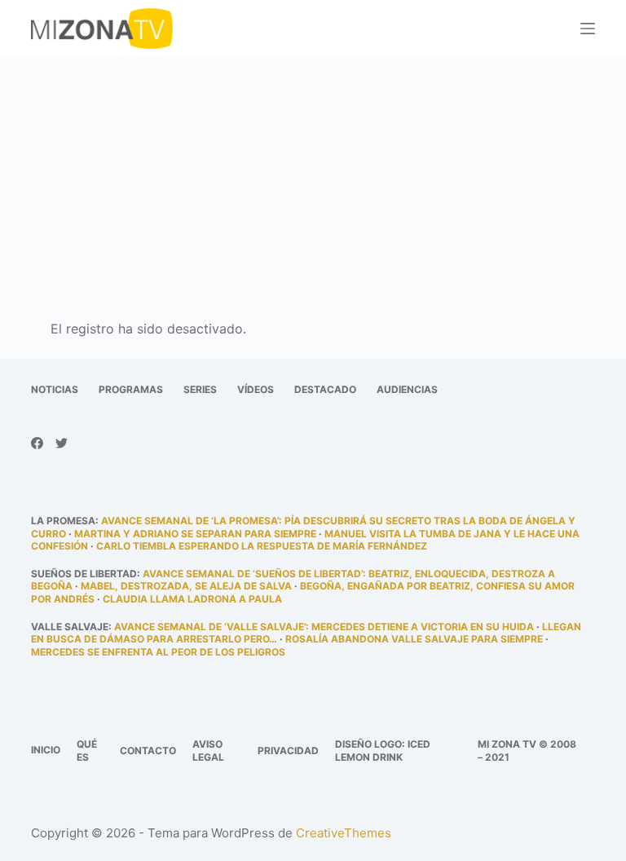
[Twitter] (61, 443)
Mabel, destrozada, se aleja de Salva (186, 586)
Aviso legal (208, 750)
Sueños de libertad (84, 573)
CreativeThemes (343, 833)
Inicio (45, 750)
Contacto (148, 750)
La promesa (63, 520)
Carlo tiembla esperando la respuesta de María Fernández (261, 546)
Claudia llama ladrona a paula (192, 599)
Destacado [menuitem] (325, 389)
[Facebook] (37, 443)
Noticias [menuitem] (54, 389)
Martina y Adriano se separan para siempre (195, 534)
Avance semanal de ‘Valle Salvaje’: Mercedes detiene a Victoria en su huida (324, 626)
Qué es (87, 750)
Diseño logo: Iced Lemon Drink (382, 750)
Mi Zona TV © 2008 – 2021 (527, 750)
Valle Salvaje (69, 626)
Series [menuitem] (200, 389)
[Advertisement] (313, 178)
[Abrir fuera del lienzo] (587, 28)
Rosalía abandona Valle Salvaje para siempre (414, 639)
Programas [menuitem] (131, 389)
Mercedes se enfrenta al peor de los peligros (158, 652)
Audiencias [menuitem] (407, 389)
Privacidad (288, 750)
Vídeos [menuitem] (255, 389)
